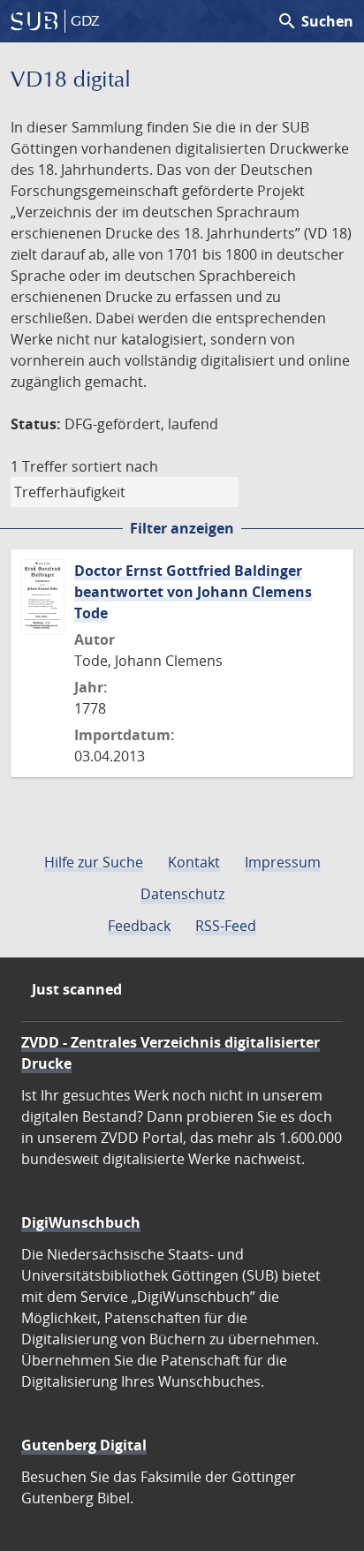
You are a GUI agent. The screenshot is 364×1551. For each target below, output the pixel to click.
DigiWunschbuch (80, 1222)
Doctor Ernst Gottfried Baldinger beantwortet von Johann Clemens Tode (193, 592)
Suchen (315, 21)
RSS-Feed (225, 925)
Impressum (283, 862)
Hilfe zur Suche (93, 862)
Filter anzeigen (182, 528)
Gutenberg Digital (84, 1445)
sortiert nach (115, 466)
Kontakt (194, 862)
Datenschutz (182, 894)
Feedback (139, 925)
